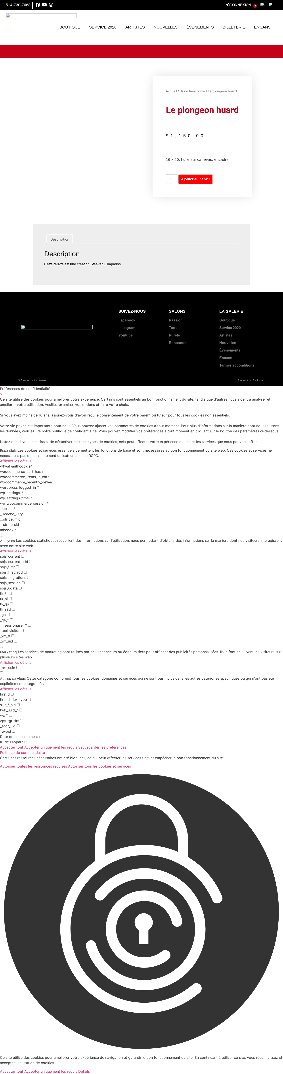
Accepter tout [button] (11, 747)
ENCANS (262, 27)
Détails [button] (84, 1071)
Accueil (171, 91)
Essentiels (8, 450)
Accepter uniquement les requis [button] (50, 747)
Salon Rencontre (192, 91)
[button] (141, 912)
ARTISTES (135, 27)
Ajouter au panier (195, 179)
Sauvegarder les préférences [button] (102, 747)
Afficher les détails (15, 461)
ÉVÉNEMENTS (200, 27)
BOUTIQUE (69, 27)
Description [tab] (59, 239)
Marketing (8, 652)
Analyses (7, 540)
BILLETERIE (234, 27)
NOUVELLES (166, 27)
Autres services (13, 678)
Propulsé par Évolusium (251, 380)
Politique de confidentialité (22, 752)
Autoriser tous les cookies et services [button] (99, 766)
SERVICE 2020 (103, 27)
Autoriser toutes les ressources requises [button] (33, 766)
